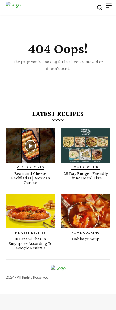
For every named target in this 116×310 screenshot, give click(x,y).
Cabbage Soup (85, 238)
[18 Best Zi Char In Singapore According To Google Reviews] (30, 211)
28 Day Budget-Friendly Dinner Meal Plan (86, 175)
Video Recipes (30, 167)
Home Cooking (85, 167)
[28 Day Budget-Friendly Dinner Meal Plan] (85, 145)
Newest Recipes (30, 232)
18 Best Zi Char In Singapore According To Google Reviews (30, 243)
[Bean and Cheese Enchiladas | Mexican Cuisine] (30, 145)
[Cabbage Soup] (85, 211)
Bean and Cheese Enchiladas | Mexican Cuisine (30, 178)
